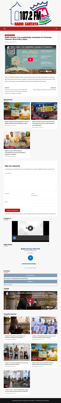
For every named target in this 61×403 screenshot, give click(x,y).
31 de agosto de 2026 (10, 339)
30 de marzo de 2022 (10, 42)
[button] (5, 28)
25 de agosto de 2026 (37, 127)
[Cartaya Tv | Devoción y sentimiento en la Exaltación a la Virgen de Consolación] (17, 325)
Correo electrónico (34, 194)
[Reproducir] (30, 258)
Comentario (8, 173)
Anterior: (16, 90)
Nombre (7, 193)
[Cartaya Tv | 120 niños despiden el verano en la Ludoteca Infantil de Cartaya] (17, 352)
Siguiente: (44, 89)
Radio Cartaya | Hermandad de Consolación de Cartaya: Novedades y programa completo (15, 152)
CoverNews (38, 400)
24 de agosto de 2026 (10, 156)
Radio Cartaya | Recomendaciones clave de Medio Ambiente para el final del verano (17, 122)
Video (7, 332)
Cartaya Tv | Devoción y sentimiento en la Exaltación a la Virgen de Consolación (15, 336)
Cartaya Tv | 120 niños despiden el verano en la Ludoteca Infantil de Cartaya (16, 363)
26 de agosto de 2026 (10, 125)
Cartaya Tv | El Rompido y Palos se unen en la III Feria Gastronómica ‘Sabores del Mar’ (44, 336)
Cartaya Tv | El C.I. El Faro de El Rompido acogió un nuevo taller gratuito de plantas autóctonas (16, 390)
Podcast (12, 35)
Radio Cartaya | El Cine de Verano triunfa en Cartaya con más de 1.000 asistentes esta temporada (43, 123)
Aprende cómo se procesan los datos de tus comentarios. (41, 213)
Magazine (7, 35)
